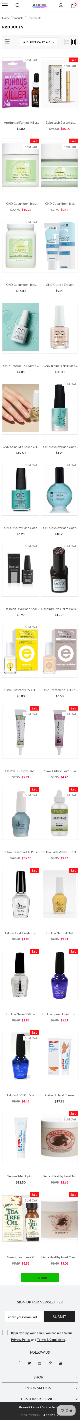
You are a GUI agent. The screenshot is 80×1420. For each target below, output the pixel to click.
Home (6, 18)
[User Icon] (61, 5)
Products (17, 18)
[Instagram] (40, 1363)
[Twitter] (29, 1363)
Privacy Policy (20, 1339)
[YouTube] (61, 1363)
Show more (40, 1278)
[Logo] (39, 5)
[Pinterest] (50, 1363)
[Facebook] (19, 1363)
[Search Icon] (18, 5)
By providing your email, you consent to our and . (41, 1336)
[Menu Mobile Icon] (5, 5)
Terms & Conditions (51, 1339)
